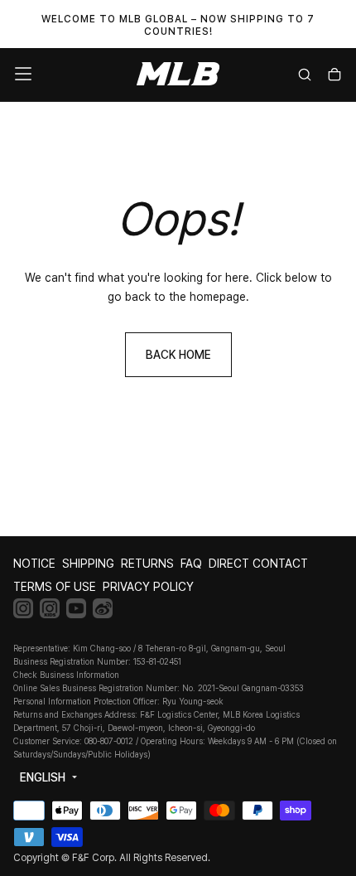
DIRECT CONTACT (258, 563)
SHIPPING (88, 563)
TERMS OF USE (54, 586)
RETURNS (147, 563)
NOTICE (34, 563)
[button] (23, 74)
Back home (178, 354)
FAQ (191, 563)
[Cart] (334, 75)
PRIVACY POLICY (148, 586)
